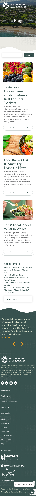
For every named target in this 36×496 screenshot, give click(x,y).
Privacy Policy (5, 492)
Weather (3, 419)
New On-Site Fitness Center (14, 275)
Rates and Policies (6, 439)
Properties (5, 391)
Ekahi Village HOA (8, 480)
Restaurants (5, 423)
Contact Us (5, 413)
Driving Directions (7, 435)
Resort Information (9, 402)
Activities (4, 427)
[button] (22, 344)
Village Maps (5, 431)
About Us (5, 407)
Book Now (5, 396)
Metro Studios (23, 492)
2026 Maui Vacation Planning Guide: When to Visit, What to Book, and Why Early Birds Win (17, 290)
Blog (2, 443)
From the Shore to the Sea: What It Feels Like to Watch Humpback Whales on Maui (18, 269)
